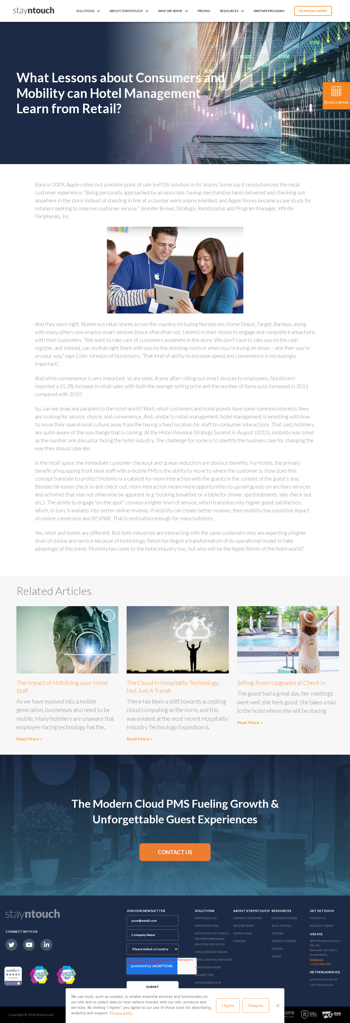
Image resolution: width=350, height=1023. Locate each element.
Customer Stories (284, 918)
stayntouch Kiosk (208, 967)
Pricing (204, 11)
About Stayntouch (126, 11)
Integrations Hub (208, 982)
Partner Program (269, 11)
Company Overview (247, 918)
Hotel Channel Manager (213, 959)
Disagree (255, 1005)
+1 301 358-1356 (320, 964)
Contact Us (318, 918)
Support (278, 933)
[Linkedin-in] (46, 945)
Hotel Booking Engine (211, 952)
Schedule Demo (313, 11)
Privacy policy (121, 1013)
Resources (229, 11)
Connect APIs (204, 975)
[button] (175, 852)
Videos (276, 956)
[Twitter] (11, 945)
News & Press (242, 933)
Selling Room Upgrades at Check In (281, 682)
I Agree (228, 1005)
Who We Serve (170, 11)
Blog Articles (281, 925)
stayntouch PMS (207, 925)
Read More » (29, 738)
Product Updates (284, 941)
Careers (239, 941)
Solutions (85, 11)
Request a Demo (321, 925)
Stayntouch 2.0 (206, 918)
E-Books (277, 948)
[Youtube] (29, 945)
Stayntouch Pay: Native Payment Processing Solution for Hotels (212, 939)
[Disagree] (277, 1005)
